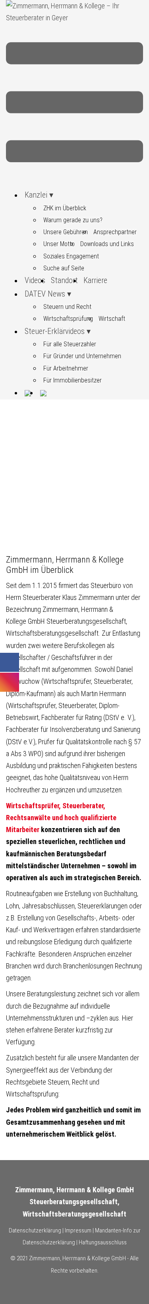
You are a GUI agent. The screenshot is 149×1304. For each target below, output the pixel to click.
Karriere (95, 280)
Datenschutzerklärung (35, 1230)
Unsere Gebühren (65, 232)
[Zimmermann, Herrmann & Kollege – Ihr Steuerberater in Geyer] (74, 11)
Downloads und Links (107, 244)
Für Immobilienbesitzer (72, 380)
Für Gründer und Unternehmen (82, 356)
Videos (35, 280)
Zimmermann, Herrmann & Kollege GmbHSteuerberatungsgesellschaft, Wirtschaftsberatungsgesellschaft (74, 1202)
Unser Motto (59, 244)
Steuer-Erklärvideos (55, 331)
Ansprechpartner (115, 232)
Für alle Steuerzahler (69, 344)
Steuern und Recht (67, 306)
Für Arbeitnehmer (65, 368)
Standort (64, 280)
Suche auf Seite (63, 268)
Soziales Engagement (71, 256)
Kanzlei (36, 195)
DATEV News (45, 294)
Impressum (78, 1230)
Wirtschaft (112, 318)
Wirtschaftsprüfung (68, 318)
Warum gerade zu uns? (73, 220)
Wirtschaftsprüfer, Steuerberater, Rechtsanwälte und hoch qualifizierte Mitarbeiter (61, 817)
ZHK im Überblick (64, 208)
